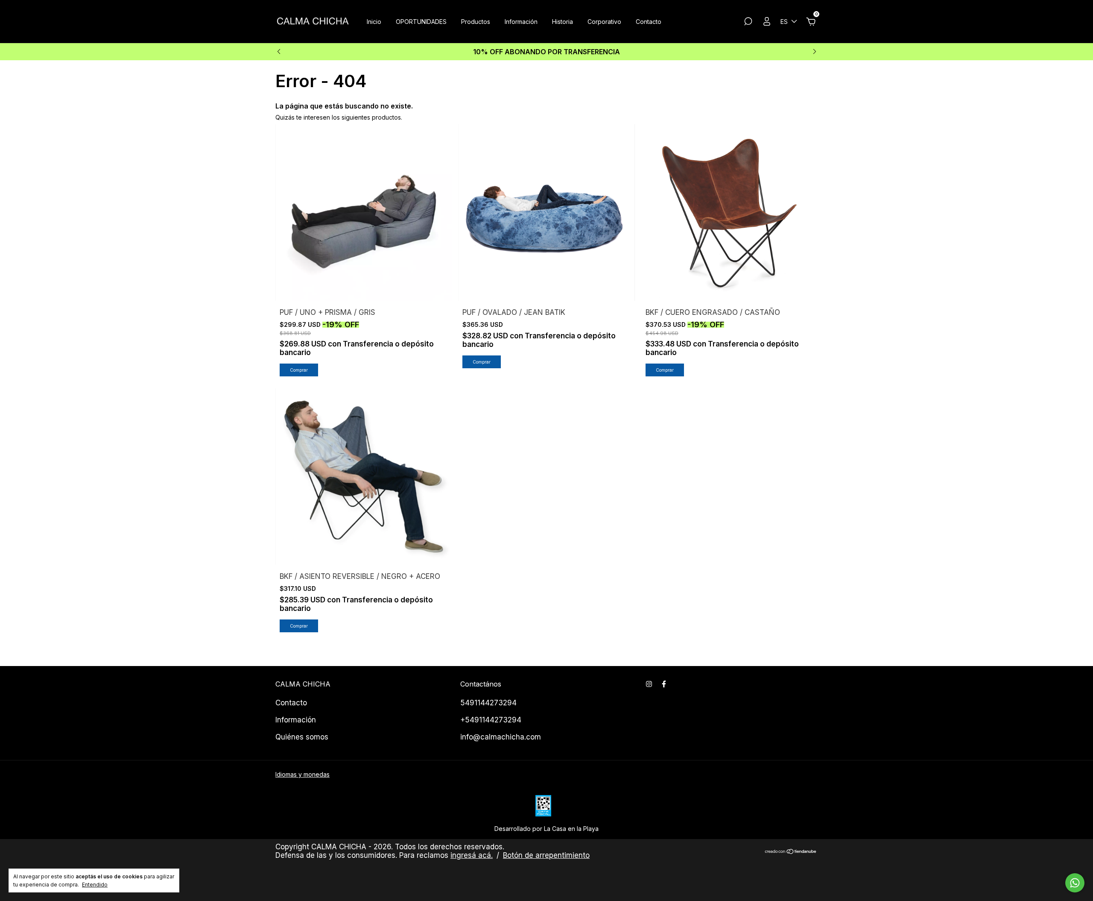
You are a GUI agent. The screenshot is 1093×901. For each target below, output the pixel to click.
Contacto (648, 21)
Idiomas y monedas (302, 774)
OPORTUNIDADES (421, 21)
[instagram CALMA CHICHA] (649, 684)
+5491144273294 (490, 720)
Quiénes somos (301, 737)
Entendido (95, 884)
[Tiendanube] (791, 852)
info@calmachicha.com (500, 737)
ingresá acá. (471, 855)
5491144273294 (488, 702)
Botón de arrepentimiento (546, 855)
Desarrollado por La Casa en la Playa (546, 828)
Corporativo (604, 21)
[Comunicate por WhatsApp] (1074, 882)
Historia (562, 21)
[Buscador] (748, 22)
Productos (475, 21)
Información (521, 21)
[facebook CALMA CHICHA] (663, 684)
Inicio (374, 21)
